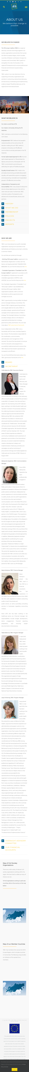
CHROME (16, 1021)
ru (18, 1)
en (21, 1)
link (26, 266)
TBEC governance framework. (16, 325)
